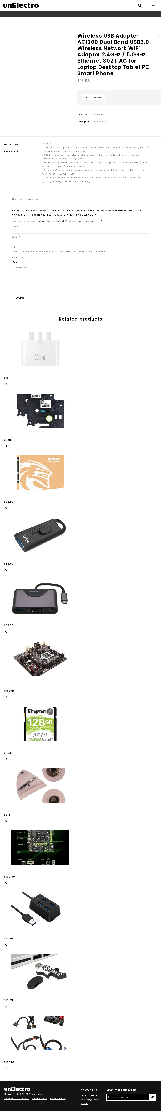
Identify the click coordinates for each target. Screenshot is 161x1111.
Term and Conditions (16, 1098)
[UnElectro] (21, 5)
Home (4, 19)
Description (11, 144)
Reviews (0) (11, 151)
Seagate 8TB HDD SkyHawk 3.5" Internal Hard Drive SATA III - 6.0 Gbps (159, 36)
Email (16, 237)
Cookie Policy (58, 1098)
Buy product (93, 97)
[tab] (19, 144)
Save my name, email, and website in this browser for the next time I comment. (59, 251)
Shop (13, 19)
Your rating (18, 257)
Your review (20, 267)
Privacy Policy (39, 1098)
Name (16, 226)
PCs (20, 19)
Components (32, 19)
